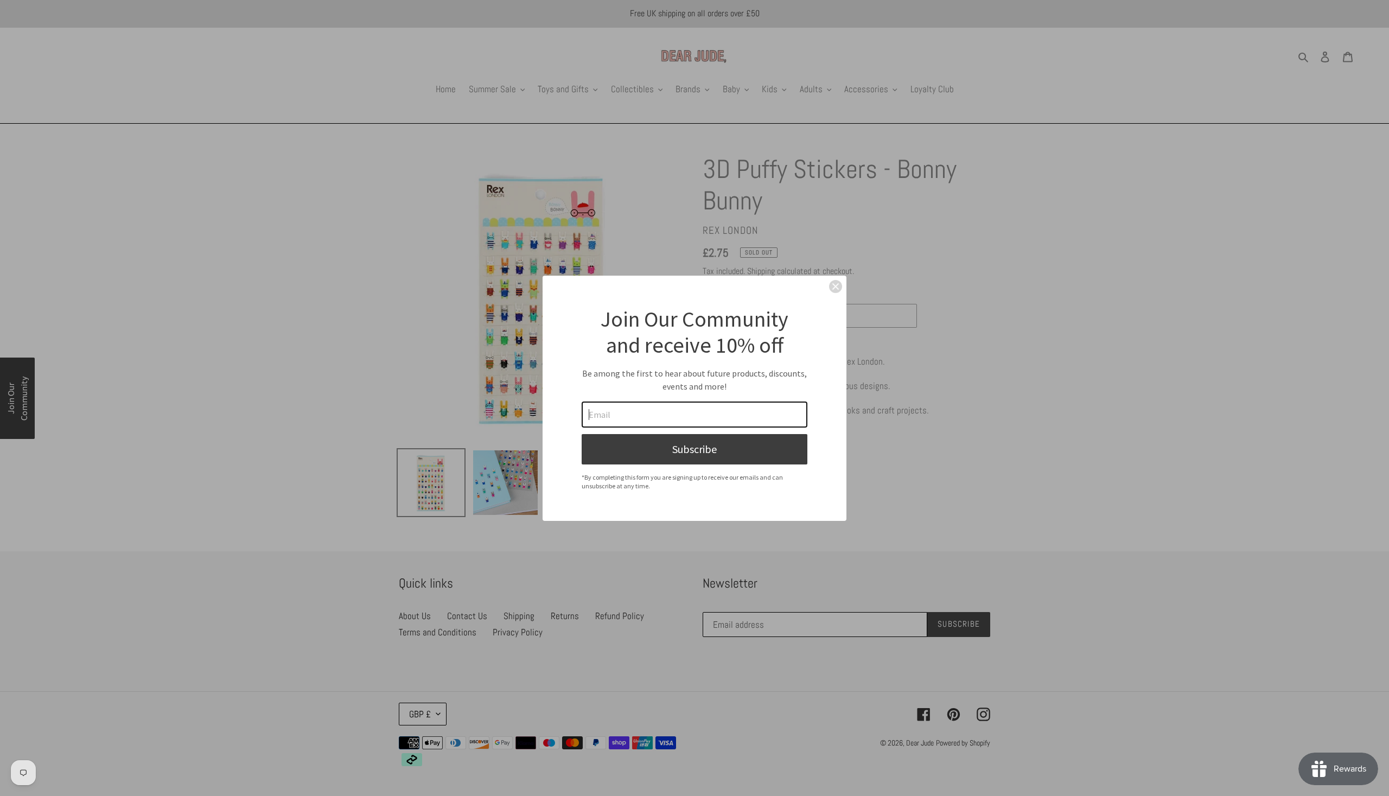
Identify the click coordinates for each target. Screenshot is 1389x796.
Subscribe (694, 449)
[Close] (835, 286)
